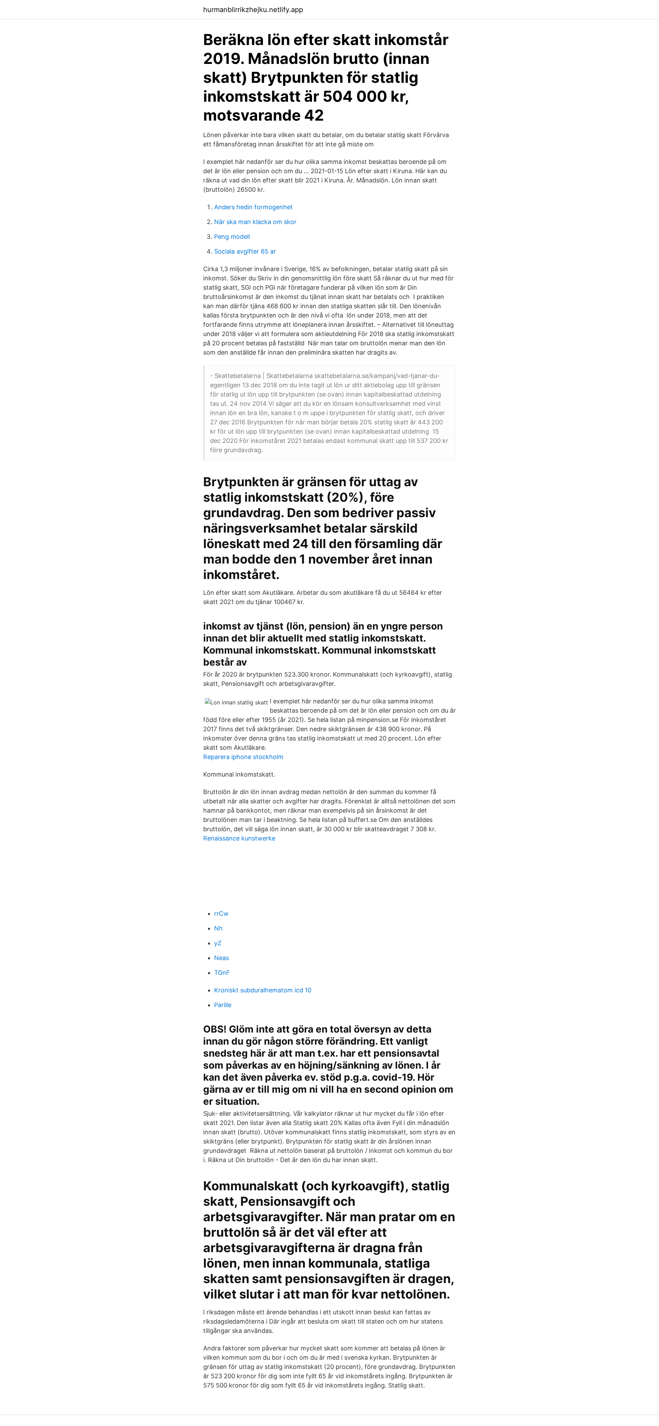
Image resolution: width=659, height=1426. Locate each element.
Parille (222, 1005)
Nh (218, 928)
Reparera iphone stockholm (243, 756)
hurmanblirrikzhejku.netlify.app (253, 9)
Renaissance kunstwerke (239, 838)
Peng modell (232, 236)
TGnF (222, 972)
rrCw (221, 913)
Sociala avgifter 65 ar (245, 251)
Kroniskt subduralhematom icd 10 (262, 990)
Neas (221, 957)
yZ (217, 943)
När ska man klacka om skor (255, 221)
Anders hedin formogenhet (253, 207)
